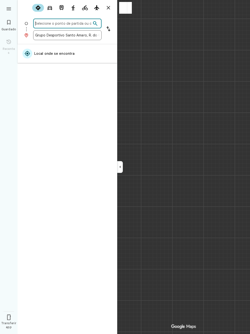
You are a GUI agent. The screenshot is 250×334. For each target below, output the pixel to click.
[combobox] (63, 23)
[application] (125, 167)
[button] (123, 8)
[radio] (38, 8)
